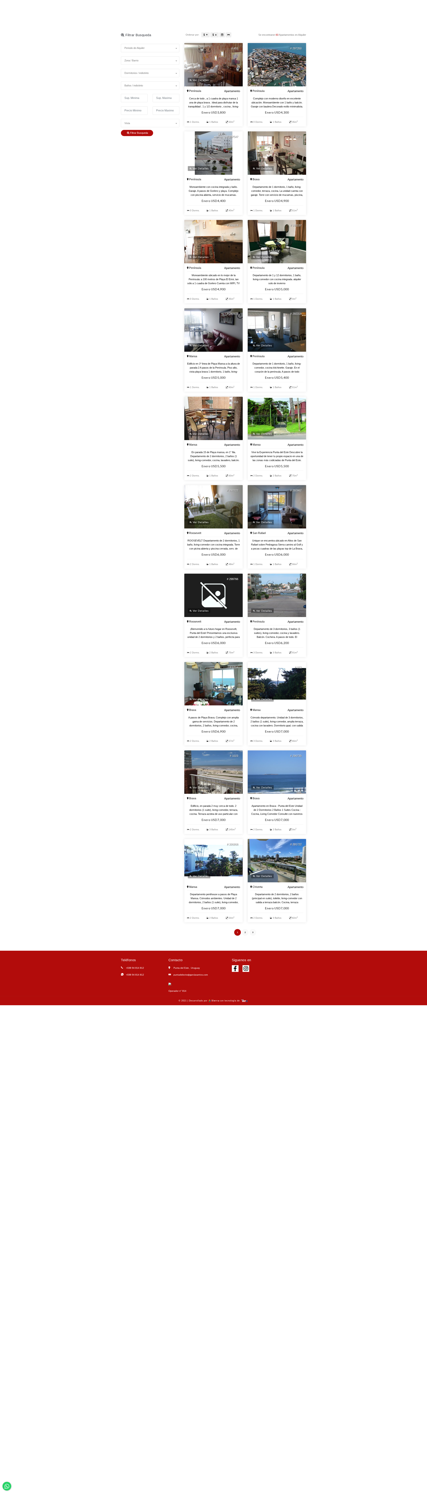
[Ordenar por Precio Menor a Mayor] (205, 34)
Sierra (215, 1000)
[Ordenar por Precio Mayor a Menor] (214, 34)
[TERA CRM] (245, 1000)
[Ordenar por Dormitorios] (228, 34)
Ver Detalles (200, 80)
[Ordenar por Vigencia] (222, 34)
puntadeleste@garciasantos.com (190, 974)
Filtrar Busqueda (138, 132)
